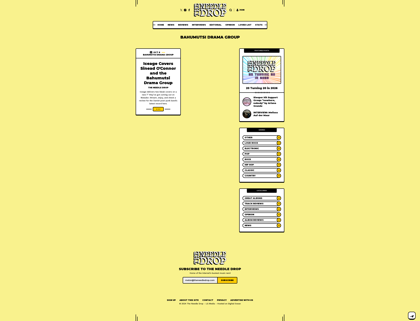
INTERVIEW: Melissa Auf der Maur (265, 114)
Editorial (216, 25)
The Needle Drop (158, 87)
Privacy (222, 300)
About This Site (189, 300)
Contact (207, 300)
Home (161, 25)
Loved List (244, 25)
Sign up (171, 300)
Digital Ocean (234, 303)
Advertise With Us (241, 300)
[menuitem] (161, 25)
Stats (258, 25)
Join (241, 10)
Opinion (230, 25)
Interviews (199, 25)
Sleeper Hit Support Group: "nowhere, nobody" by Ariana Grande (265, 101)
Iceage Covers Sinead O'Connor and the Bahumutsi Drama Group (158, 73)
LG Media (210, 303)
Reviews (183, 25)
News (171, 25)
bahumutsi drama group (158, 55)
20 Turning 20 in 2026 (262, 88)
